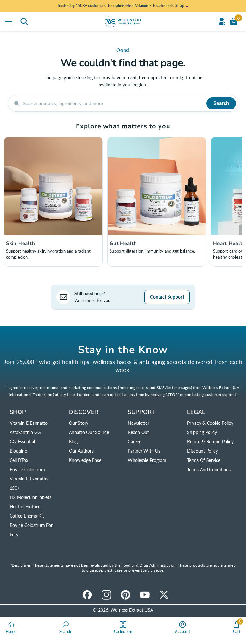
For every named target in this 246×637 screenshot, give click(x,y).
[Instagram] (106, 595)
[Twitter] (164, 595)
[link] (65, 627)
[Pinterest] (125, 595)
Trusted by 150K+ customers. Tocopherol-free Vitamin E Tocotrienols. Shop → (123, 5)
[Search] (24, 21)
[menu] (8, 21)
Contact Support (167, 297)
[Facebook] (87, 595)
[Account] (221, 21)
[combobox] (112, 103)
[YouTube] (145, 595)
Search (221, 103)
